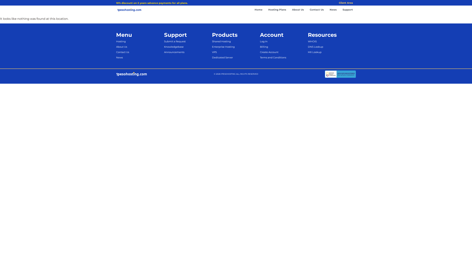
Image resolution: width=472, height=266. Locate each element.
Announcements (174, 52)
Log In (264, 41)
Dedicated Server (222, 57)
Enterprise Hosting (223, 46)
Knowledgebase (174, 46)
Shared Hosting (221, 41)
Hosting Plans (277, 9)
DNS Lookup (315, 46)
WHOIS (312, 41)
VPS (214, 52)
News (333, 9)
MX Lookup (315, 52)
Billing (264, 46)
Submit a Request (175, 41)
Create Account (269, 52)
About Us (298, 9)
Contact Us (317, 9)
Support (348, 9)
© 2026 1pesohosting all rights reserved (236, 74)
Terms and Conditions (273, 57)
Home (258, 9)
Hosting (121, 41)
